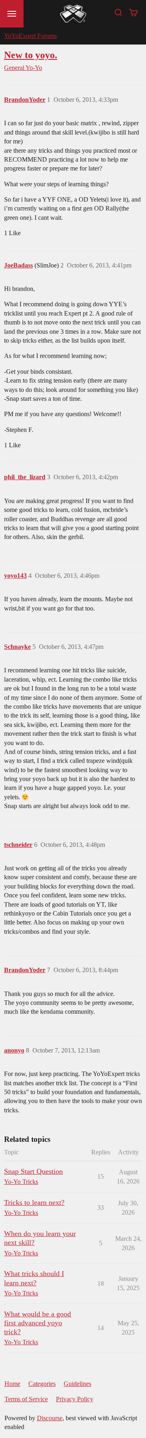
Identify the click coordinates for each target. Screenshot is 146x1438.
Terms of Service (26, 1399)
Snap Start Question (33, 1171)
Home (12, 1383)
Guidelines (77, 1383)
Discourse (49, 1418)
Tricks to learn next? (34, 1202)
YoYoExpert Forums (30, 35)
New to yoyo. (30, 54)
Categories (42, 1383)
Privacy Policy (74, 1399)
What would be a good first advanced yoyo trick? (37, 1323)
